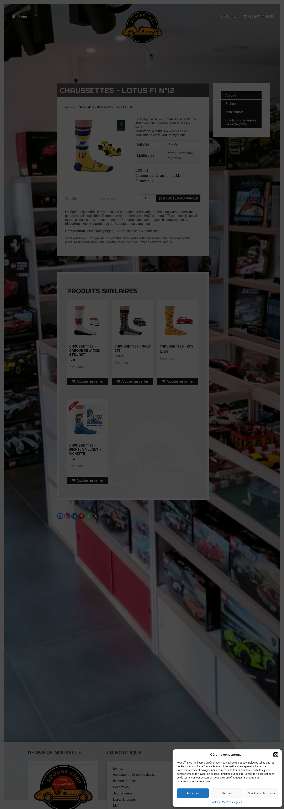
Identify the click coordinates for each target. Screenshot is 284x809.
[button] (276, 755)
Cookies (215, 802)
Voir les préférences (261, 793)
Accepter (193, 793)
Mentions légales (232, 802)
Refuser (227, 793)
